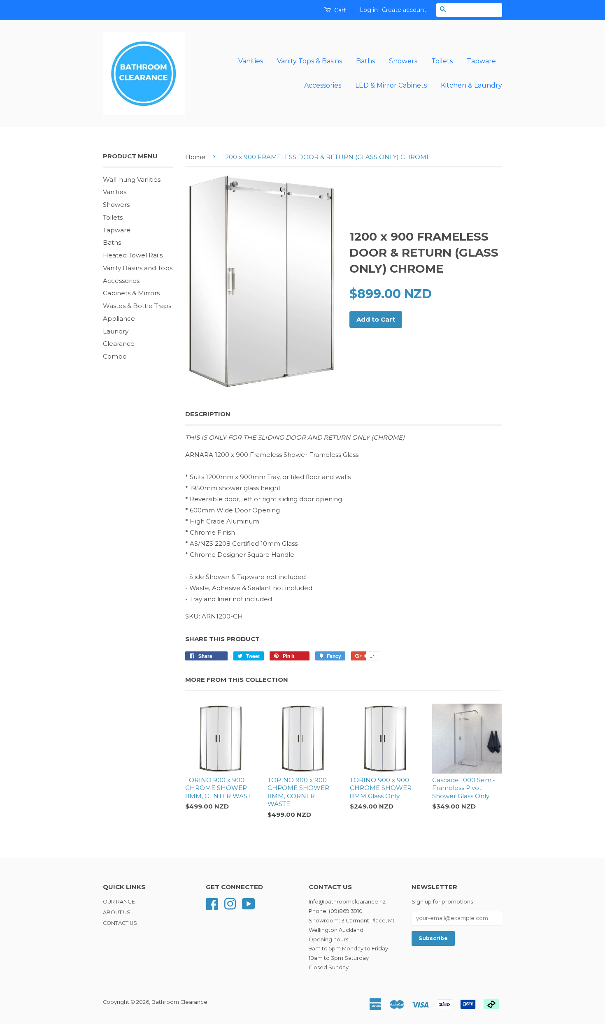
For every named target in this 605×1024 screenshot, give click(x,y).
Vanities (250, 61)
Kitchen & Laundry (471, 85)
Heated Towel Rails (133, 255)
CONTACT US (120, 923)
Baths (365, 61)
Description (207, 414)
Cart (339, 10)
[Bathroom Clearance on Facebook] (212, 903)
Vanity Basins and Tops (137, 268)
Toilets (442, 61)
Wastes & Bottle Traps (137, 306)
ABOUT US (116, 912)
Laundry (115, 331)
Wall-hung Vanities (132, 179)
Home (195, 157)
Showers (403, 61)
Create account (404, 10)
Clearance (119, 344)
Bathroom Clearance (179, 1002)
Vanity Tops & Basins (309, 61)
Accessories (322, 85)
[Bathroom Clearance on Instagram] (230, 903)
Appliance (119, 318)
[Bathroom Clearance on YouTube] (248, 903)
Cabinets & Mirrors (131, 293)
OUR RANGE (119, 902)
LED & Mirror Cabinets (391, 85)
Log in (369, 10)
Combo (115, 356)
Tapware (481, 61)
